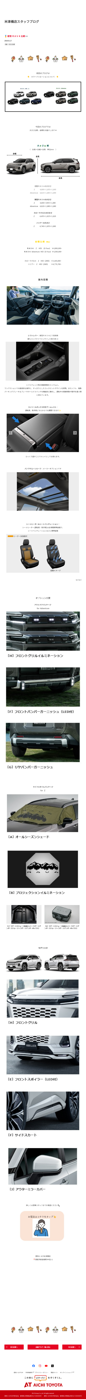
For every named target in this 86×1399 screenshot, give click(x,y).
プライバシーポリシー (41, 1372)
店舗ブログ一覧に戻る (43, 1347)
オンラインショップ (66, 1372)
